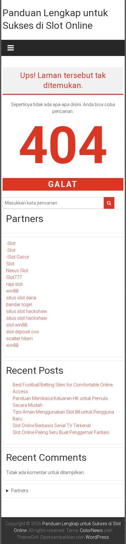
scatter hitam (19, 338)
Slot (10, 263)
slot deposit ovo (22, 331)
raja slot (14, 284)
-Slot (11, 243)
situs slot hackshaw (26, 311)
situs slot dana (21, 297)
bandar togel (19, 304)
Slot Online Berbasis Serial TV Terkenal (51, 425)
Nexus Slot (17, 270)
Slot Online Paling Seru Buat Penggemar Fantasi (61, 432)
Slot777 (14, 277)
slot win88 (16, 325)
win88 (12, 291)
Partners (19, 490)
